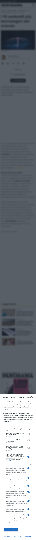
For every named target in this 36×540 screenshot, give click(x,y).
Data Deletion (8, 536)
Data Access (18, 536)
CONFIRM (10, 530)
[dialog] (18, 467)
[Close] (32, 397)
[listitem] (18, 429)
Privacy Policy (28, 536)
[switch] (28, 434)
